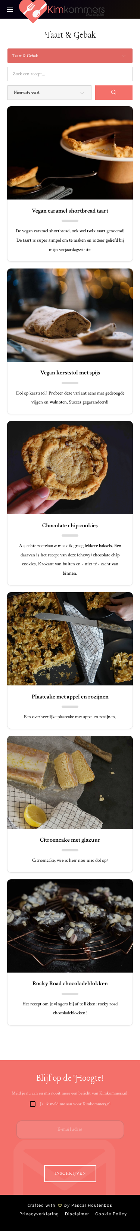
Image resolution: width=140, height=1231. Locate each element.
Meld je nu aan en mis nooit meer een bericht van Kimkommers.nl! (70, 1093)
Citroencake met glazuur (70, 840)
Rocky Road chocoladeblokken (70, 983)
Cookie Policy (111, 1213)
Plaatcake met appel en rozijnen (70, 697)
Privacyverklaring (39, 1213)
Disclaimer (77, 1213)
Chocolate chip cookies (70, 526)
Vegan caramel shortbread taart (70, 211)
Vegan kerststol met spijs (70, 373)
